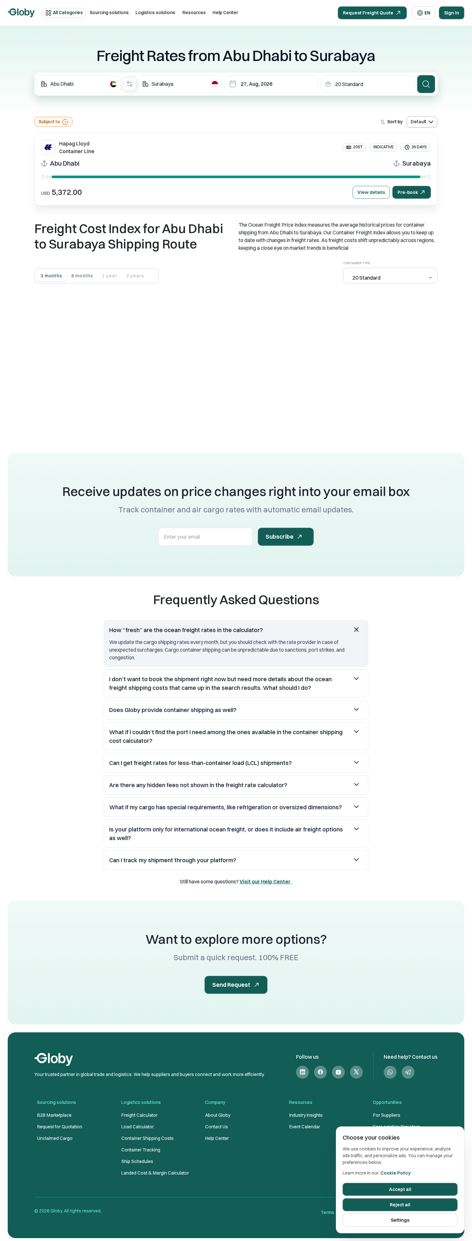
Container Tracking (140, 1150)
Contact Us (216, 1127)
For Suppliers (386, 1115)
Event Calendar (304, 1127)
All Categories (68, 12)
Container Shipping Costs (147, 1138)
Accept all (400, 1189)
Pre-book (408, 192)
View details (371, 192)
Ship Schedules (137, 1161)
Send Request (231, 984)
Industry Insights (306, 1115)
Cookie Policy (395, 1173)
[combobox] (78, 84)
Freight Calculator (139, 1115)
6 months (82, 276)
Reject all (400, 1205)
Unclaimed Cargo (55, 1138)
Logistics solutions (155, 12)
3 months (51, 276)
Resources (194, 12)
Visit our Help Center (266, 881)
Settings (400, 1220)
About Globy (217, 1115)
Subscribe (279, 536)
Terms (327, 1212)
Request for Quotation (59, 1127)
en (427, 13)
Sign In (451, 13)
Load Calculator (137, 1127)
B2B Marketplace (54, 1115)
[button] (236, 630)
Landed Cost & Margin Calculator (155, 1173)
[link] (302, 1072)
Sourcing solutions (109, 12)
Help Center (225, 12)
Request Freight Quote (368, 13)
